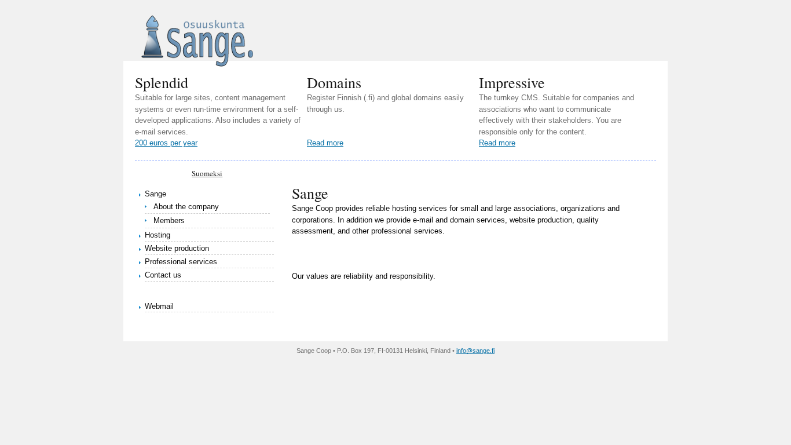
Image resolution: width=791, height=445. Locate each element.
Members (169, 220)
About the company (186, 206)
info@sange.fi (475, 350)
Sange (155, 193)
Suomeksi (207, 173)
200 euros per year (166, 142)
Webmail (159, 306)
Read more (325, 142)
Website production (177, 248)
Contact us (163, 275)
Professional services (181, 261)
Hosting (157, 235)
